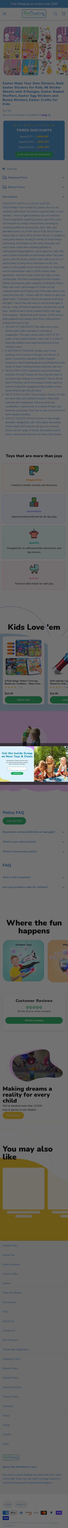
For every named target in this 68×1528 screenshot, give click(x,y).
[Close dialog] (67, 747)
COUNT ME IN (17, 773)
